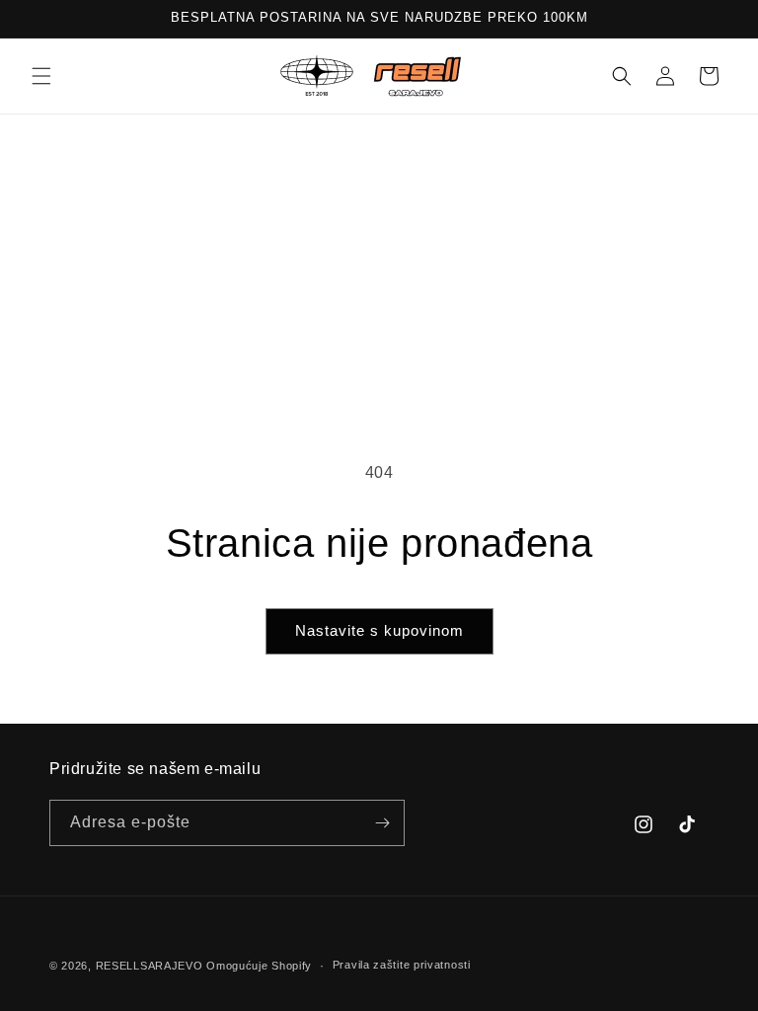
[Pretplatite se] (382, 823)
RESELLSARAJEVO (149, 966)
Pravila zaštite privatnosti (402, 965)
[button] (41, 76)
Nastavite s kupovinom (379, 630)
